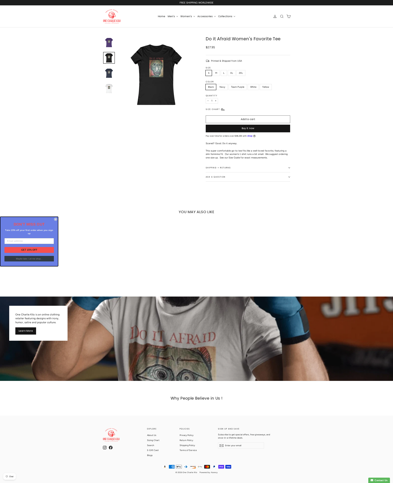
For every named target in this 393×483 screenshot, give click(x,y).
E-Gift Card (153, 450)
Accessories (205, 16)
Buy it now (248, 128)
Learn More (26, 331)
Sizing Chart (153, 440)
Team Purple (237, 87)
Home (161, 16)
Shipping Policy (187, 445)
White (253, 87)
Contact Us (380, 480)
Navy (222, 87)
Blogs (150, 455)
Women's (186, 16)
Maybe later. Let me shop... (29, 258)
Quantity (211, 96)
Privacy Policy (186, 435)
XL (231, 73)
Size (208, 68)
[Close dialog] (55, 219)
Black (211, 87)
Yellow (265, 87)
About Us (151, 435)
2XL (241, 73)
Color (210, 82)
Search (150, 445)
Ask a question (216, 177)
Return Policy (186, 440)
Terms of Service (188, 450)
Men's (171, 16)
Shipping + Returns (218, 167)
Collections (225, 16)
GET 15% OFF (29, 250)
